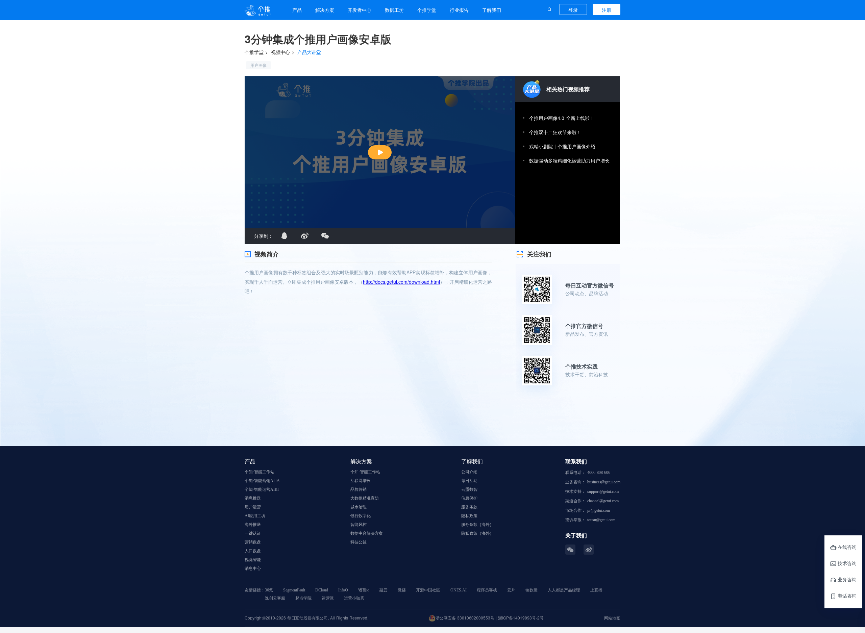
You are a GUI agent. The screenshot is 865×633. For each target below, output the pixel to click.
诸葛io (363, 590)
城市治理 (358, 507)
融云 (383, 590)
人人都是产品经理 (564, 590)
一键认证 (253, 533)
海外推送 (253, 524)
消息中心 (253, 568)
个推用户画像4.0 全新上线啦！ (561, 118)
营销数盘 (253, 542)
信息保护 (469, 498)
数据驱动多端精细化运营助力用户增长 (569, 160)
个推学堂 (254, 52)
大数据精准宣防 (364, 498)
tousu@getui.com (601, 519)
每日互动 (469, 480)
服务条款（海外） (477, 524)
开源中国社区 (428, 590)
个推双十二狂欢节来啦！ (555, 132)
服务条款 (469, 507)
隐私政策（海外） (477, 533)
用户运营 (253, 507)
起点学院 (303, 598)
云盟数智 (469, 489)
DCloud (321, 590)
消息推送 (253, 498)
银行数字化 (360, 515)
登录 (573, 9)
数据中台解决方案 (366, 533)
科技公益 (358, 542)
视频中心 (280, 52)
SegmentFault (294, 590)
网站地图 (612, 618)
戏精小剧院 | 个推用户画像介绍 (562, 146)
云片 (511, 590)
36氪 (269, 590)
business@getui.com (603, 482)
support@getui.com (603, 491)
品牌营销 (358, 489)
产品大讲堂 (309, 52)
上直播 (596, 590)
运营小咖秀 (354, 598)
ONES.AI (458, 590)
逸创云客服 (275, 598)
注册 (606, 9)
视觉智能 (253, 559)
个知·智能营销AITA (262, 480)
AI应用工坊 (255, 515)
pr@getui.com (598, 510)
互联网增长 (360, 480)
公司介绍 (469, 472)
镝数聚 (531, 590)
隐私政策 (469, 515)
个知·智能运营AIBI (262, 489)
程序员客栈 (487, 590)
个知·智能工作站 (259, 472)
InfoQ (343, 590)
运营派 (328, 598)
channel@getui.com (603, 501)
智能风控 (358, 524)
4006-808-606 (598, 472)
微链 (402, 590)
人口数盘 (253, 551)
